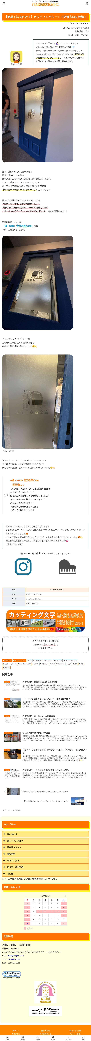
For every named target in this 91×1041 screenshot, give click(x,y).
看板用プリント (14, 847)
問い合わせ (12, 834)
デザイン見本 (13, 860)
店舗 (82, 664)
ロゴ (53, 664)
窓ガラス (7, 667)
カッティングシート (71, 660)
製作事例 (16, 1034)
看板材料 (11, 854)
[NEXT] (65, 896)
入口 (69, 664)
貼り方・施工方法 (15, 867)
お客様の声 (8, 660)
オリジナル (58, 660)
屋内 (75, 664)
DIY (30, 660)
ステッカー (45, 664)
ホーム (16, 1031)
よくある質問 (76, 1031)
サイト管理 (76, 1034)
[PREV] (26, 896)
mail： (13, 956)
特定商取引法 (46, 1034)
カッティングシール (11, 664)
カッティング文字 (20, 660)
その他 (10, 874)
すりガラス (48, 660)
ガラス (36, 664)
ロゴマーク (61, 664)
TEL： (11, 959)
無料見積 (46, 1031)
